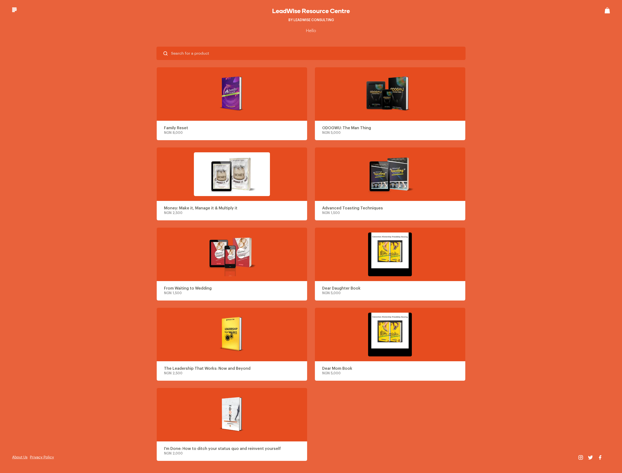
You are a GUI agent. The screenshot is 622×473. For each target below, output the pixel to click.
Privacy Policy (42, 457)
